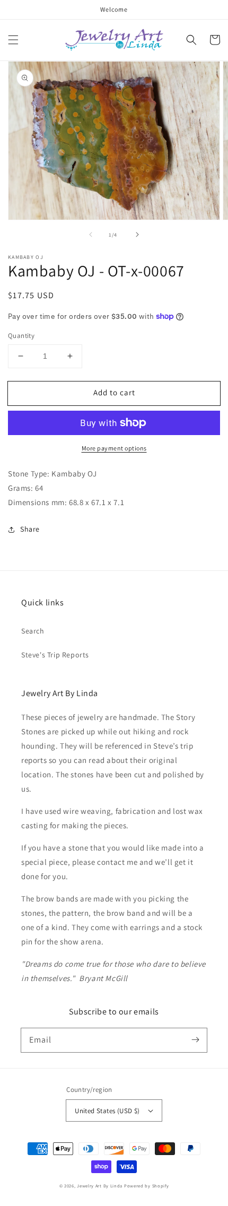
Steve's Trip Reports (55, 655)
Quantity (21, 335)
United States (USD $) (107, 1110)
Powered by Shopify (146, 1185)
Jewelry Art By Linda (99, 1185)
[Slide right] (137, 234)
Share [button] (30, 529)
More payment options (114, 448)
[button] (13, 39)
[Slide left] (90, 234)
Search (33, 631)
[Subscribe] (195, 1040)
